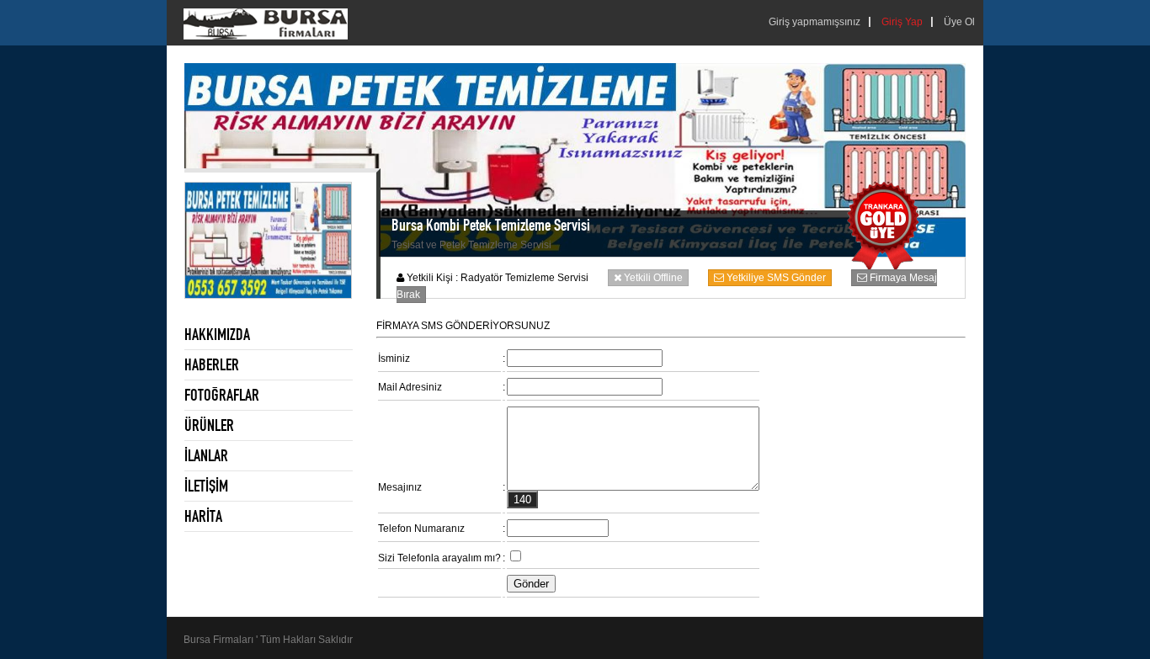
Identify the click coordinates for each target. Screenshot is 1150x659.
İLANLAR (206, 455)
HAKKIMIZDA (217, 334)
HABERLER (211, 364)
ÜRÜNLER (209, 425)
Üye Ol (959, 22)
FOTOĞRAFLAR (221, 395)
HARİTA (203, 516)
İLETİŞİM (206, 486)
